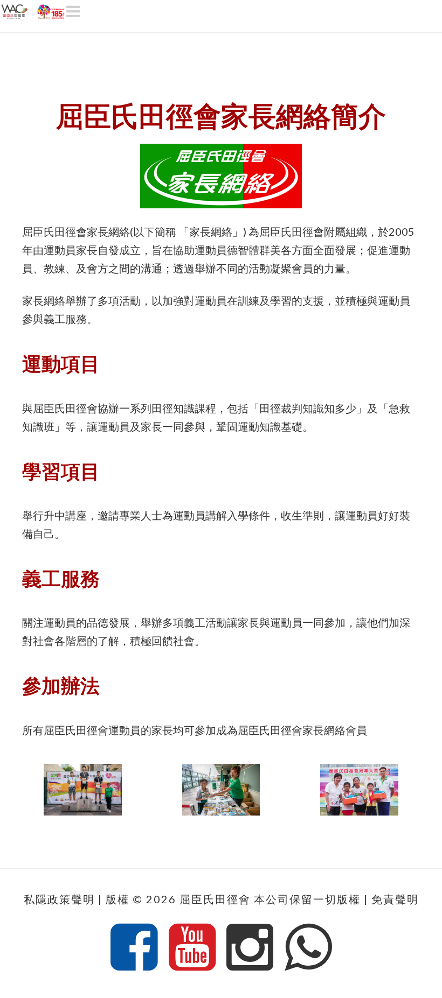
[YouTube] (192, 947)
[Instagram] (249, 947)
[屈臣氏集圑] (33, 10)
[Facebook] (133, 947)
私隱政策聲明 (59, 898)
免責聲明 (395, 898)
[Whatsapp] (308, 947)
